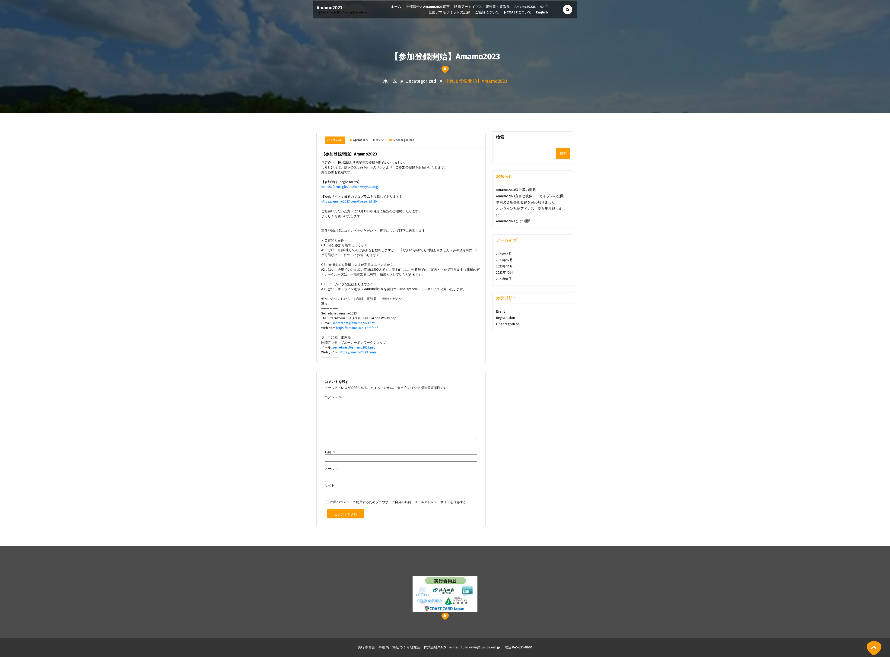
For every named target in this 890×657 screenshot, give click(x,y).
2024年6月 (504, 254)
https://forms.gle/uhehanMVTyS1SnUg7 (350, 187)
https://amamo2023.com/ (357, 352)
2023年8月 (504, 279)
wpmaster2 (360, 140)
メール (332, 469)
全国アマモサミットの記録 (449, 12)
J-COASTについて (517, 12)
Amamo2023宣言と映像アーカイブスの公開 (530, 196)
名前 (330, 452)
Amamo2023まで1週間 (513, 221)
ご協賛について (487, 12)
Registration (505, 318)
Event (500, 311)
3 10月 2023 (334, 140)
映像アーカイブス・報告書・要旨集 (482, 7)
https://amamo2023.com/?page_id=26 (349, 201)
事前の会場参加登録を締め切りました (525, 202)
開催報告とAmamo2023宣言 (428, 7)
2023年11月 (504, 266)
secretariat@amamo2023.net (353, 323)
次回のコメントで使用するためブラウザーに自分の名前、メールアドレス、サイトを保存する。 (400, 502)
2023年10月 (504, 272)
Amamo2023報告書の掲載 (516, 190)
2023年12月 (504, 260)
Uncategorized (420, 81)
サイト (329, 485)
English (542, 12)
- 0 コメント (379, 140)
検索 (500, 137)
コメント (333, 397)
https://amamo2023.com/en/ (357, 328)
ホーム (396, 7)
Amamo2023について (531, 7)
